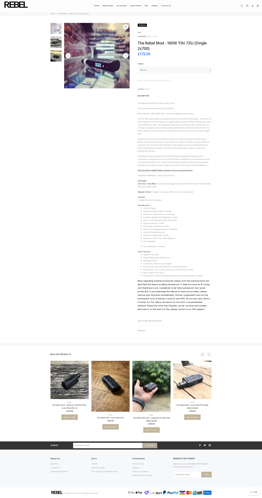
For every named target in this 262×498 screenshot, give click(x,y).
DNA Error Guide (98, 467)
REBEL (147, 89)
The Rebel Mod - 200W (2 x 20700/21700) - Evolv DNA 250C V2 (69, 407)
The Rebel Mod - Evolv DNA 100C (110, 417)
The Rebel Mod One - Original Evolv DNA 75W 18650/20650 (151, 419)
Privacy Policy (138, 464)
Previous (68, 55)
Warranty (136, 467)
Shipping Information (59, 471)
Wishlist (94, 464)
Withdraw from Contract (142, 475)
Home (52, 13)
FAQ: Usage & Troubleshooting (104, 471)
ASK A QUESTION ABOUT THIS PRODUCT (154, 80)
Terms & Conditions (140, 471)
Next (125, 55)
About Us (54, 464)
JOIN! (206, 474)
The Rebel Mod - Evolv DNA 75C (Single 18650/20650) (192, 407)
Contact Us (55, 467)
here (172, 175)
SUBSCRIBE (149, 445)
